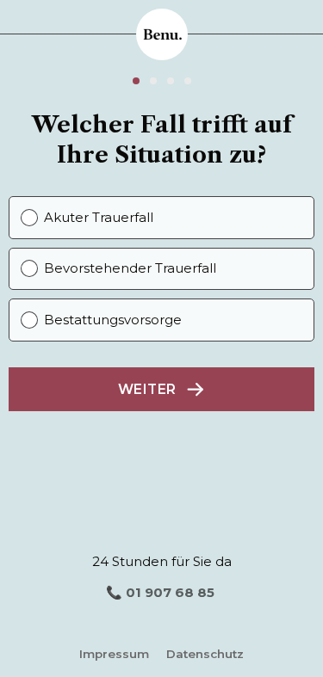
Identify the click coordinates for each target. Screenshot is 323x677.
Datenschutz (205, 654)
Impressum (114, 654)
